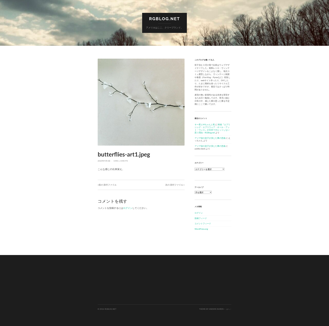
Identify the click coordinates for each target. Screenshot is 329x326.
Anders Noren (216, 309)
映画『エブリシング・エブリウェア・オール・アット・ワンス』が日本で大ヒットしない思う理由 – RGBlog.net (212, 128)
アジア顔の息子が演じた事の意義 (210, 138)
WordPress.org (201, 229)
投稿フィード (201, 218)
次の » (175, 184)
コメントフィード (203, 223)
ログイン (127, 208)
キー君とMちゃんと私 (205, 124)
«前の (107, 184)
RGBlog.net (164, 18)
